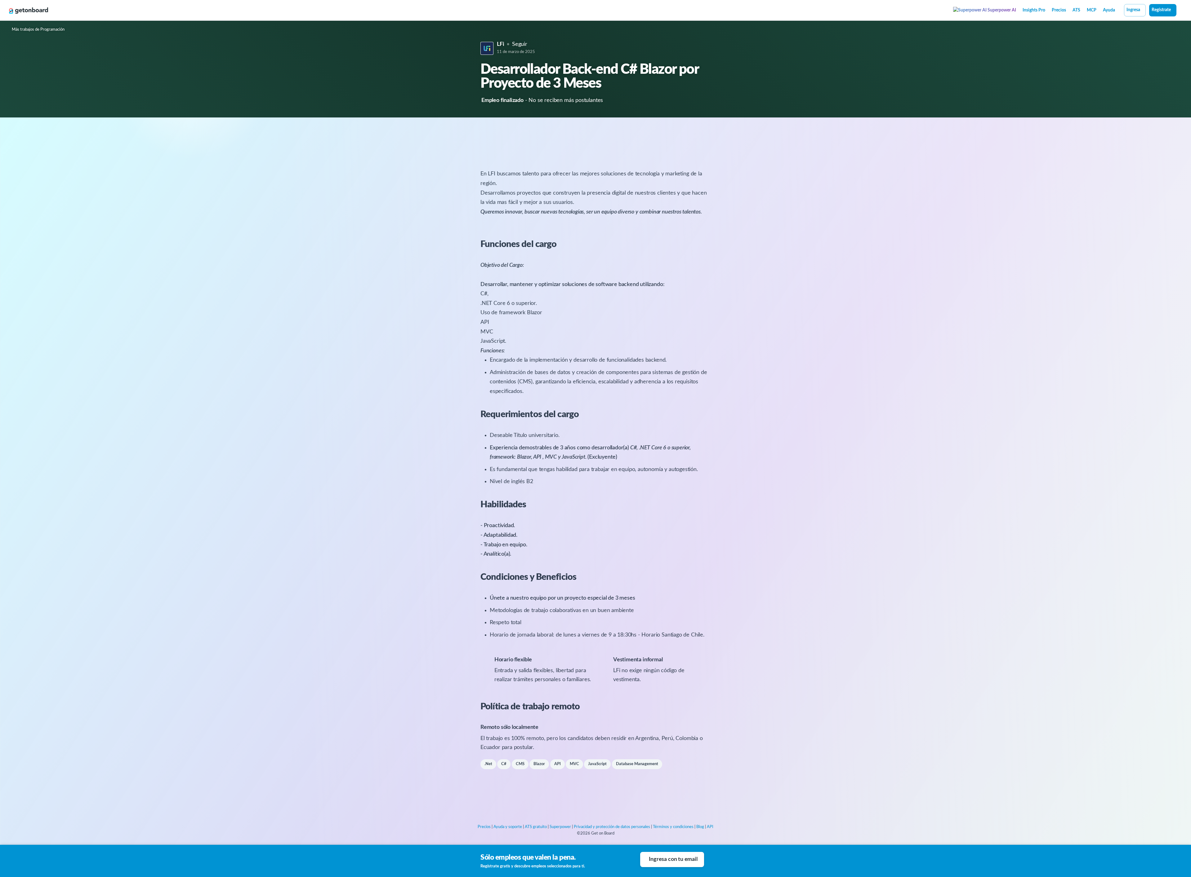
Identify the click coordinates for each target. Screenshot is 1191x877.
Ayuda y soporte (507, 827)
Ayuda (1109, 10)
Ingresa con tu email (673, 859)
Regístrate (1161, 10)
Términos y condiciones (673, 827)
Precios (1059, 10)
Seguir (519, 44)
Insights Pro (1034, 10)
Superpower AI (1001, 10)
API (557, 764)
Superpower (560, 827)
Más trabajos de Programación (38, 30)
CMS (520, 764)
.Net (488, 764)
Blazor (539, 764)
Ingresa (1133, 10)
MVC (574, 764)
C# (503, 764)
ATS (1076, 10)
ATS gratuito (536, 827)
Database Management (637, 764)
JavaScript (597, 764)
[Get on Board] (28, 10)
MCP (1091, 10)
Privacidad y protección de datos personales (612, 827)
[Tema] (1180, 10)
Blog (700, 827)
